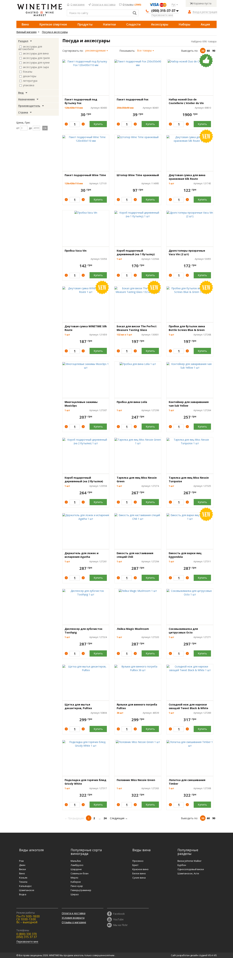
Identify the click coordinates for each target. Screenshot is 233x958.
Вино (25, 24)
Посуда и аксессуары (55, 32)
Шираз (75, 894)
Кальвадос (25, 886)
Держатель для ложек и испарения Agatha (81, 554)
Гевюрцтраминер (81, 890)
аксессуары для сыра (36, 67)
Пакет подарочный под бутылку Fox (81, 101)
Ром (21, 860)
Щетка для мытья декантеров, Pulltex (78, 706)
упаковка (28, 85)
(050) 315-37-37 (163, 10)
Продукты (85, 24)
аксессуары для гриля (36, 58)
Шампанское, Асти (188, 873)
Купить (98, 124)
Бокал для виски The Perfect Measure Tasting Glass (137, 328)
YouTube (118, 919)
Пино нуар (77, 886)
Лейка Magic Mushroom (133, 629)
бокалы (27, 71)
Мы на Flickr (120, 924)
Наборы (184, 24)
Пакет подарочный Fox (132, 99)
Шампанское (26, 890)
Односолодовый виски (190, 869)
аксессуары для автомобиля (30, 48)
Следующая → (119, 818)
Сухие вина (139, 877)
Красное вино (140, 869)
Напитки (109, 24)
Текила (23, 881)
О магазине (77, 4)
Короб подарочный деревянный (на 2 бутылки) (84, 479)
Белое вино (139, 873)
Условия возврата (73, 917)
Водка (22, 894)
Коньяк (23, 877)
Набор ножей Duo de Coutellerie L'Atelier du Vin (186, 101)
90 (213, 50)
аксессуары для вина (36, 53)
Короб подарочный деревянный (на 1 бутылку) (136, 252)
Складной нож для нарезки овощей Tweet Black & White (188, 706)
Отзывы (128, 4)
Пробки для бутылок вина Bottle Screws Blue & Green (187, 328)
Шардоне (76, 869)
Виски (22, 869)
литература (30, 80)
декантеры (29, 76)
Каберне (76, 881)
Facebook (119, 913)
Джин (22, 865)
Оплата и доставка (103, 4)
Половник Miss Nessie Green (136, 780)
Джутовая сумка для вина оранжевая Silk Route (187, 176)
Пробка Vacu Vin (75, 250)
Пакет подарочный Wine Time (85, 175)
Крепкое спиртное (53, 24)
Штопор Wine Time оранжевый (138, 175)
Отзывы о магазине (74, 922)
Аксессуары (159, 24)
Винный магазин (26, 32)
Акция (205, 24)
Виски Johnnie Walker (189, 860)
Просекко (137, 860)
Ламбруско (77, 865)
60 (208, 50)
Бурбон (181, 865)
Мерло (74, 877)
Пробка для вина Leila (132, 402)
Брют (135, 865)
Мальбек (76, 860)
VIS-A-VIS (212, 955)
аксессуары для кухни (36, 62)
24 (105, 818)
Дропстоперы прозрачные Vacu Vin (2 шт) (187, 252)
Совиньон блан (79, 873)
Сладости (133, 24)
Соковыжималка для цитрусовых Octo (183, 630)
